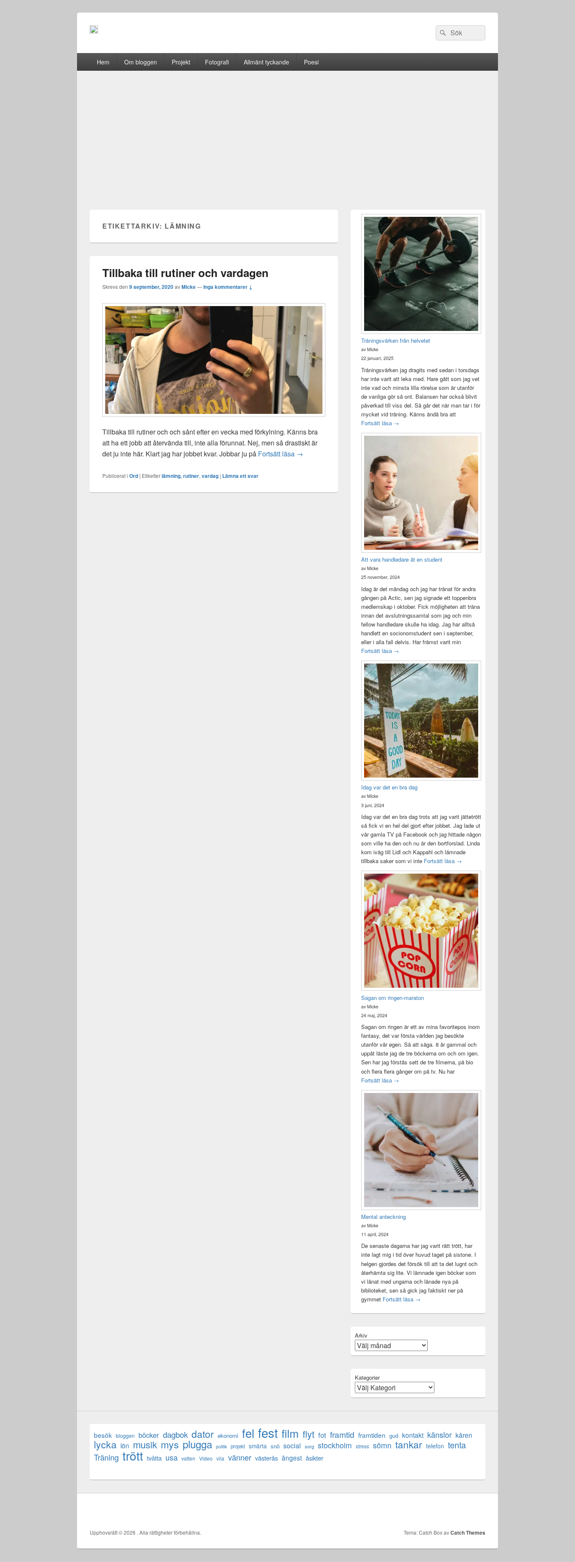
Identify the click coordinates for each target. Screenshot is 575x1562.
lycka (105, 1444)
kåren (463, 1435)
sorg (309, 1446)
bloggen (125, 1435)
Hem (103, 62)
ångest (292, 1457)
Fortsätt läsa (280, 453)
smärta (258, 1446)
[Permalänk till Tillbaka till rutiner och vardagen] (213, 421)
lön (124, 1445)
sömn (382, 1445)
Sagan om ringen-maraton (392, 998)
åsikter (314, 1457)
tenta (457, 1444)
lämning (171, 476)
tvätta (154, 1457)
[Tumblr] (460, 1511)
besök (103, 1435)
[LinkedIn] (441, 1511)
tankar (408, 1444)
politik (221, 1446)
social (292, 1445)
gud (393, 1435)
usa (171, 1457)
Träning (106, 1457)
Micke (188, 287)
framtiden (372, 1435)
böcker (148, 1435)
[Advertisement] (287, 134)
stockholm (335, 1445)
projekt (238, 1446)
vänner (239, 1457)
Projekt (181, 62)
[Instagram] (478, 1511)
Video (206, 1458)
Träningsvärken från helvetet (395, 340)
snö (275, 1446)
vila (220, 1458)
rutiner (191, 476)
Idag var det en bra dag (389, 787)
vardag (210, 476)
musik (145, 1444)
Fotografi (217, 62)
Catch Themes (467, 1532)
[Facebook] (404, 1511)
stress (362, 1446)
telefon (435, 1446)
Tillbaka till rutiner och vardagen (185, 272)
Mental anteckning (383, 1217)
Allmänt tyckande (266, 62)
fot (322, 1435)
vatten (188, 1458)
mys (170, 1444)
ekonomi (228, 1435)
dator (203, 1433)
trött (132, 1455)
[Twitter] (422, 1511)
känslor (439, 1434)
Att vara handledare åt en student (401, 559)
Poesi (311, 62)
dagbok (175, 1434)
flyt (308, 1433)
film (290, 1433)
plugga (197, 1444)
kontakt (412, 1435)
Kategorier (367, 1377)
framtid (342, 1434)
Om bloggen (140, 62)
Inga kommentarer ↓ (228, 287)
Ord (133, 476)
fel (248, 1433)
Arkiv (361, 1335)
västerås (266, 1457)
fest (268, 1432)
